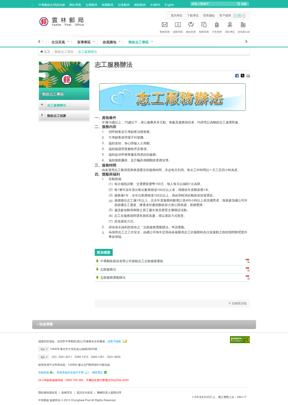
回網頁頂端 (239, 303)
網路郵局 (140, 4)
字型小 (235, 15)
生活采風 (58, 42)
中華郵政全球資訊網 (51, 4)
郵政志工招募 (56, 115)
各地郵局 (155, 4)
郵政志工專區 (138, 42)
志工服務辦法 (56, 105)
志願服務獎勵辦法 (113, 277)
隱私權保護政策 (47, 392)
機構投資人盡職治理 (109, 392)
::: (32, 4)
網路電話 (97, 372)
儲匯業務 (178, 31)
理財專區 (230, 31)
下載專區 (193, 15)
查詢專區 (176, 15)
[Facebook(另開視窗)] (237, 76)
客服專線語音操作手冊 (70, 372)
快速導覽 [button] (45, 324)
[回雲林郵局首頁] (70, 20)
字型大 (243, 15)
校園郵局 (107, 4)
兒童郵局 (124, 4)
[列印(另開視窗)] (248, 76)
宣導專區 (84, 42)
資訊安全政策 (84, 392)
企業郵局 (91, 4)
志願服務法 (108, 269)
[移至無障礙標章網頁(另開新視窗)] (240, 339)
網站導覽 (75, 4)
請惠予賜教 (114, 341)
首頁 (47, 51)
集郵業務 (204, 31)
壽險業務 (191, 31)
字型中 (239, 15)
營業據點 (209, 15)
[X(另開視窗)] (242, 76)
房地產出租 (244, 31)
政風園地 (109, 42)
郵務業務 (165, 31)
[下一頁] (245, 41)
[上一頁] (39, 41)
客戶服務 (225, 15)
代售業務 (217, 31)
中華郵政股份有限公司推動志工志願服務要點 (131, 261)
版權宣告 (66, 392)
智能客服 (43, 372)
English (169, 4)
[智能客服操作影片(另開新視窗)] (51, 372)
